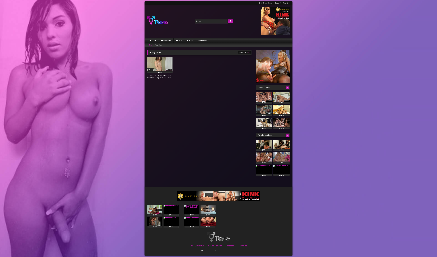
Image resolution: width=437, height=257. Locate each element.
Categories (167, 40)
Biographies (202, 40)
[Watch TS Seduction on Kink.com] (275, 34)
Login (277, 3)
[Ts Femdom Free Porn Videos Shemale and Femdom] (157, 21)
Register (286, 3)
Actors (191, 40)
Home (154, 40)
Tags (180, 40)
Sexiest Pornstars (215, 246)
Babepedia (231, 246)
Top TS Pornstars (197, 246)
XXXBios (243, 246)
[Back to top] (429, 250)
